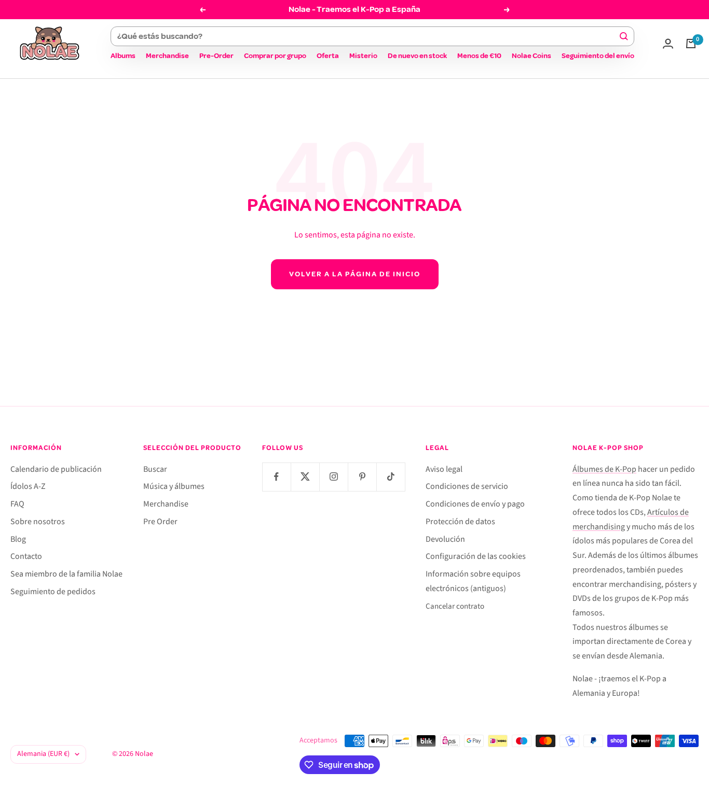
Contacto (26, 556)
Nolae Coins (531, 55)
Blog (18, 539)
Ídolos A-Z (28, 486)
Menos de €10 (479, 55)
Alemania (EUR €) (43, 754)
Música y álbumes (173, 486)
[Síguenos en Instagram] (333, 476)
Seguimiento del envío (598, 55)
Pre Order (160, 521)
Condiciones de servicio (467, 486)
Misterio (363, 55)
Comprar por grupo (275, 55)
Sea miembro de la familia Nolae (66, 574)
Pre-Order (216, 55)
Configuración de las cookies (476, 556)
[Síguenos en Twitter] (305, 476)
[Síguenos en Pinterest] (362, 476)
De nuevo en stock (417, 55)
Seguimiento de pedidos (53, 591)
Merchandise (167, 55)
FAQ (17, 504)
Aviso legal (444, 469)
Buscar (155, 469)
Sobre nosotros (37, 521)
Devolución (445, 539)
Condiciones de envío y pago (475, 504)
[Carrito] (691, 43)
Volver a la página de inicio (354, 274)
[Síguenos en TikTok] (390, 476)
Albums (123, 55)
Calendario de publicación (56, 469)
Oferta (328, 55)
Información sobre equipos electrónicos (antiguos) (473, 581)
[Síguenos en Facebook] (276, 476)
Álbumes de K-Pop (604, 469)
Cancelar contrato (455, 606)
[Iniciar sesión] (668, 43)
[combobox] (367, 36)
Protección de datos (460, 521)
